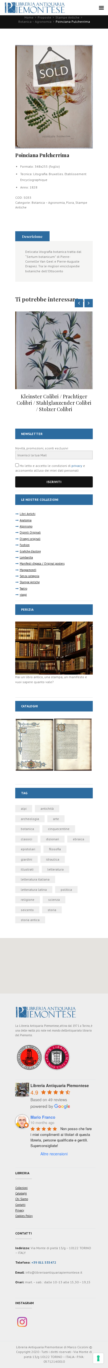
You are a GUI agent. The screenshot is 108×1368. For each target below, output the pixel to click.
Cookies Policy (24, 1216)
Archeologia (30, 819)
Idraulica (52, 859)
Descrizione (32, 236)
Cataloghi (21, 1193)
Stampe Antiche (67, 17)
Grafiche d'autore (30, 551)
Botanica (27, 829)
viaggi (23, 595)
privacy (76, 466)
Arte (56, 819)
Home (29, 17)
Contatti (20, 1205)
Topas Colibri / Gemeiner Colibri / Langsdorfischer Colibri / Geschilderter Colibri (54, 403)
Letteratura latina (34, 889)
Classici (26, 839)
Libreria (22, 1173)
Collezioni (21, 1188)
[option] (54, 362)
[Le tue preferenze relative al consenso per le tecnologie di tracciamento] (98, 1358)
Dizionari (52, 839)
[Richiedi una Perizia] (54, 624)
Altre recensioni (54, 1153)
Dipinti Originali (30, 532)
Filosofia (55, 849)
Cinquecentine (59, 829)
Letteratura (55, 869)
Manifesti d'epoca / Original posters (42, 563)
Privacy (19, 1210)
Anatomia (26, 520)
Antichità (47, 808)
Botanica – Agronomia (35, 21)
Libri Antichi (27, 514)
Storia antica (30, 920)
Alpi (24, 808)
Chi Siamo (21, 1199)
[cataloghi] (54, 720)
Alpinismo (26, 526)
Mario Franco (42, 1117)
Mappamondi (28, 570)
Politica (66, 889)
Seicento (27, 910)
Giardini (26, 859)
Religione (27, 899)
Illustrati (27, 869)
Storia (52, 910)
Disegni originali (30, 539)
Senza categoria (29, 576)
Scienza (54, 899)
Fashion (25, 545)
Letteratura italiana (35, 879)
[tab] (32, 236)
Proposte (44, 17)
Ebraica (78, 839)
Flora (70, 202)
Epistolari (28, 849)
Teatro (23, 588)
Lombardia (26, 557)
